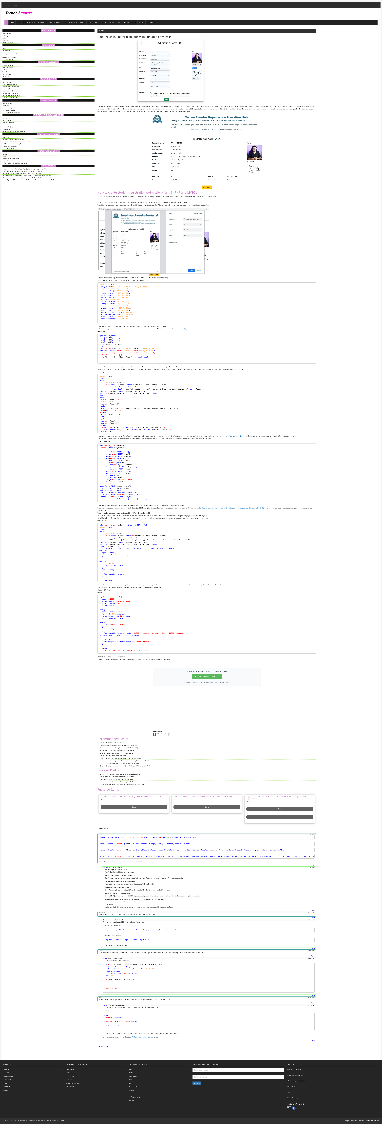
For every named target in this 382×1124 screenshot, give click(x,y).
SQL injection (188, 329)
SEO (288, 1092)
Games (82, 22)
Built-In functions (7, 82)
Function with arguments (10, 93)
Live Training (291, 1086)
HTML (12, 22)
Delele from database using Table (13, 144)
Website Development (294, 1069)
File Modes (5, 105)
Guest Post (93, 22)
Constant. (5, 40)
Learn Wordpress (8, 1076)
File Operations (7, 103)
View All (279, 817)
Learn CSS (6, 1083)
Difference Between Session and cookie (14, 163)
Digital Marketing (292, 1098)
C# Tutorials (55, 22)
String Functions (7, 42)
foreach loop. (6, 76)
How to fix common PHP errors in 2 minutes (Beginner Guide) (119, 763)
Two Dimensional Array (9, 53)
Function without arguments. (11, 95)
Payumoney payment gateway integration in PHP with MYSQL (119, 748)
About (28, 1120)
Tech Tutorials (70, 22)
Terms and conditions (59, 1120)
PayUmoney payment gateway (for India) (213, 508)
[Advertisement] (341, 13)
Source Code (152, 22)
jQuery (126, 22)
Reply (313, 865)
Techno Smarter (20, 1120)
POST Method (6, 120)
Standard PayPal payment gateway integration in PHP (117, 750)
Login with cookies (8, 161)
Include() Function (8, 122)
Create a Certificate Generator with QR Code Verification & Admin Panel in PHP (125, 766)
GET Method (6, 118)
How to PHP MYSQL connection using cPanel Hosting (117, 776)
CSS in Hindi (70, 1076)
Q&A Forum (133, 1086)
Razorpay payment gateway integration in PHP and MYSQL (118, 745)
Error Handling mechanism (10, 108)
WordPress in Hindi (72, 1083)
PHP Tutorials (29, 22)
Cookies (5, 156)
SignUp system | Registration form (13, 139)
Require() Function (8, 125)
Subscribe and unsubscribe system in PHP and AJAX (116, 779)
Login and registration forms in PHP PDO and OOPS (116, 753)
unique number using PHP (237, 436)
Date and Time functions (10, 97)
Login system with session (10, 158)
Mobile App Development (295, 1075)
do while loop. (6, 74)
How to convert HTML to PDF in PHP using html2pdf (116, 782)
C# (130, 1083)
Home (7, 5)
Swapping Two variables (10, 89)
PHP (130, 1069)
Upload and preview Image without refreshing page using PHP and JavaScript (124, 761)
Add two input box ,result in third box (13, 131)
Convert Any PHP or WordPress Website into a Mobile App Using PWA (24, 169)
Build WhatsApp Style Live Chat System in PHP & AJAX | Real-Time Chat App (26, 175)
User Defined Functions (9, 84)
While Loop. (6, 72)
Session (4, 154)
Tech (130, 1093)
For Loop (5, 69)
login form (5, 137)
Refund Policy (35, 1120)
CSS (18, 22)
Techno (101, 31)
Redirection (6, 129)
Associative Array (7, 55)
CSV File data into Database (11, 112)
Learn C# (6, 1073)
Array (4, 48)
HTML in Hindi (70, 1073)
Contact (15, 5)
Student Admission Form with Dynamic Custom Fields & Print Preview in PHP (26, 178)
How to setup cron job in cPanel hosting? (113, 755)
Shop (134, 22)
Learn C (5, 1090)
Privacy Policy (46, 1120)
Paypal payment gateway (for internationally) (246, 508)
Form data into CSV (8, 110)
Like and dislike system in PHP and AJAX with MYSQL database (120, 774)
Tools (141, 22)
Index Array (6, 50)
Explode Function (7, 59)
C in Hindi (69, 1080)
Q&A (118, 22)
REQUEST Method (8, 127)
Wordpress (42, 22)
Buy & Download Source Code (206, 677)
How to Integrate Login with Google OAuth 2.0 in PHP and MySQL (120, 758)
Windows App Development (296, 1081)
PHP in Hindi (70, 1069)
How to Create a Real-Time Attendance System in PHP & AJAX (22, 171)
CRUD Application (8, 148)
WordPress (133, 1076)
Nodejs (131, 1100)
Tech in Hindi (70, 1086)
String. (4, 38)
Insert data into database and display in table (16, 142)
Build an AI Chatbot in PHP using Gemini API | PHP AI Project (21, 173)
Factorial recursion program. (11, 91)
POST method (109, 904)
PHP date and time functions (142, 1037)
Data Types (6, 36)
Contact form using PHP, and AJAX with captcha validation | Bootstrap (122, 784)
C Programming (107, 22)
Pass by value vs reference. (11, 86)
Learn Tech (6, 1086)
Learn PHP (6, 1069)
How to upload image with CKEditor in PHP (113, 742)
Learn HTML (7, 1080)
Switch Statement (7, 67)
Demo (134, 807)
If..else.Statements (8, 65)
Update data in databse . (10, 146)
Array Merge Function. (9, 57)
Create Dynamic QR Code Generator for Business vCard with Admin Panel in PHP (28, 180)
